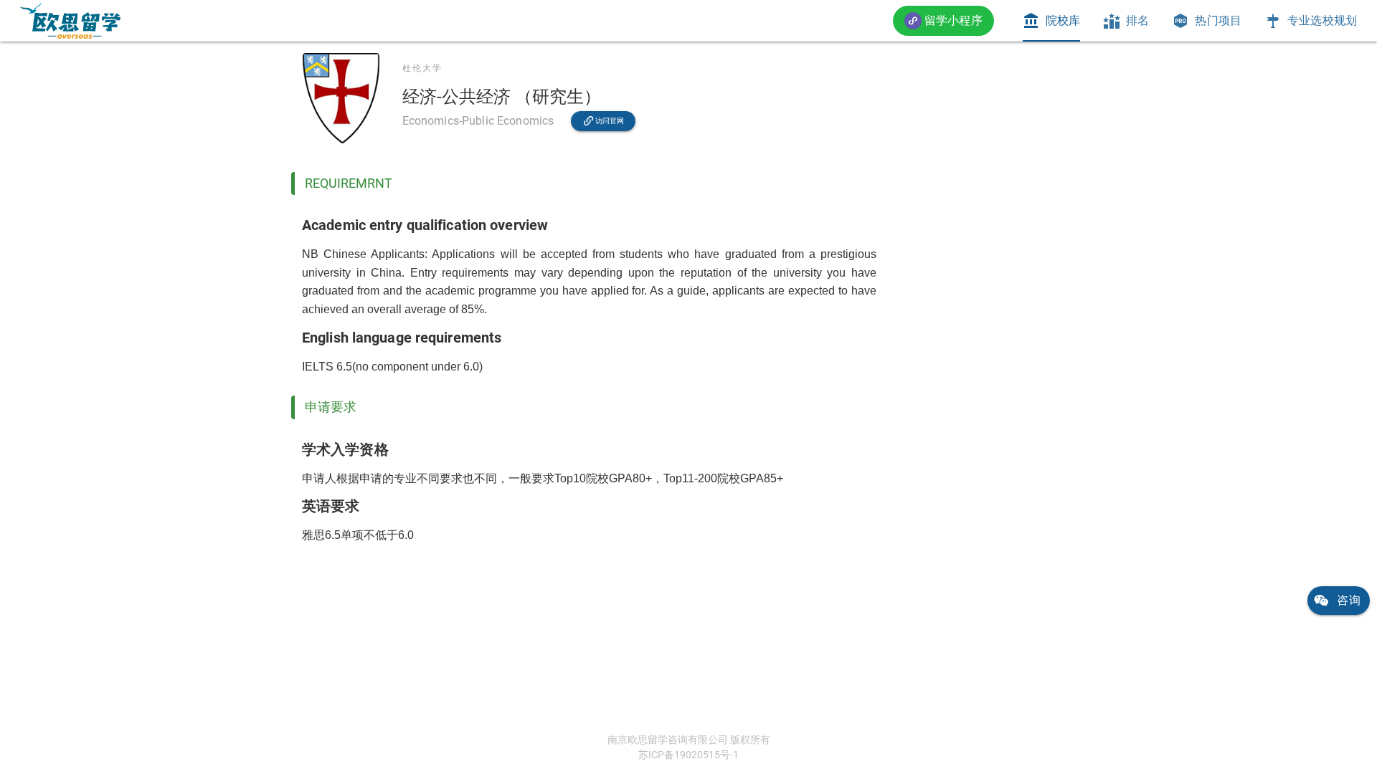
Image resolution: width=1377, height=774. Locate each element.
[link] (70, 21)
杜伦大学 (422, 68)
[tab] (1051, 21)
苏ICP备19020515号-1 (688, 754)
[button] (943, 20)
